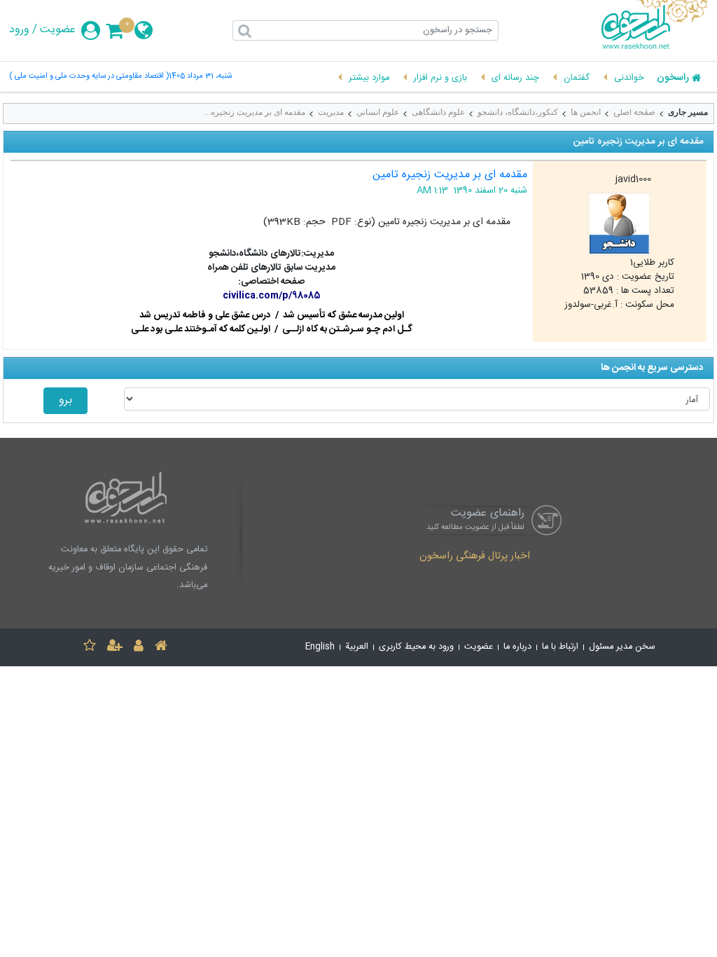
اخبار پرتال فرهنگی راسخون (474, 557)
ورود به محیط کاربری (416, 647)
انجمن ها (586, 112)
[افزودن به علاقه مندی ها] (90, 648)
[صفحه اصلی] (161, 648)
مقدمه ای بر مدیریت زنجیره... (254, 112)
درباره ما (517, 647)
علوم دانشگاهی (438, 112)
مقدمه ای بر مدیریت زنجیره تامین (450, 174)
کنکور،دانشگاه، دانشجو (518, 112)
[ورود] (138, 648)
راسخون (673, 78)
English (320, 647)
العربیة (356, 647)
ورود (19, 30)
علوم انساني (377, 112)
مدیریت (331, 112)
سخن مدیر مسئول (622, 647)
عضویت (58, 30)
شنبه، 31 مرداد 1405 (200, 77)
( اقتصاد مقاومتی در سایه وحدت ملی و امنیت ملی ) (89, 77)
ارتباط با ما (560, 647)
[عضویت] (115, 648)
